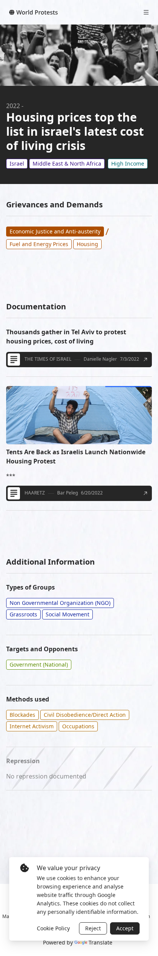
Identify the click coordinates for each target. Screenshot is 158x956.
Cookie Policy (53, 928)
